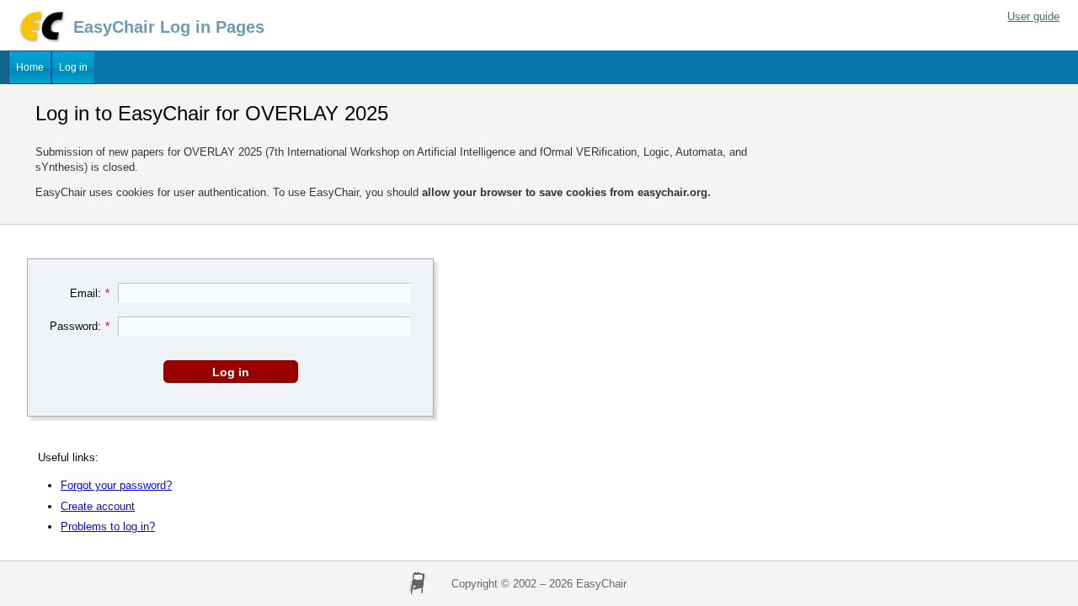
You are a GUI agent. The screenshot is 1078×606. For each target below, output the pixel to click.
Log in (73, 67)
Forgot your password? (116, 485)
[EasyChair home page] (41, 40)
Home (30, 67)
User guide (1033, 16)
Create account (98, 506)
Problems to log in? (108, 526)
